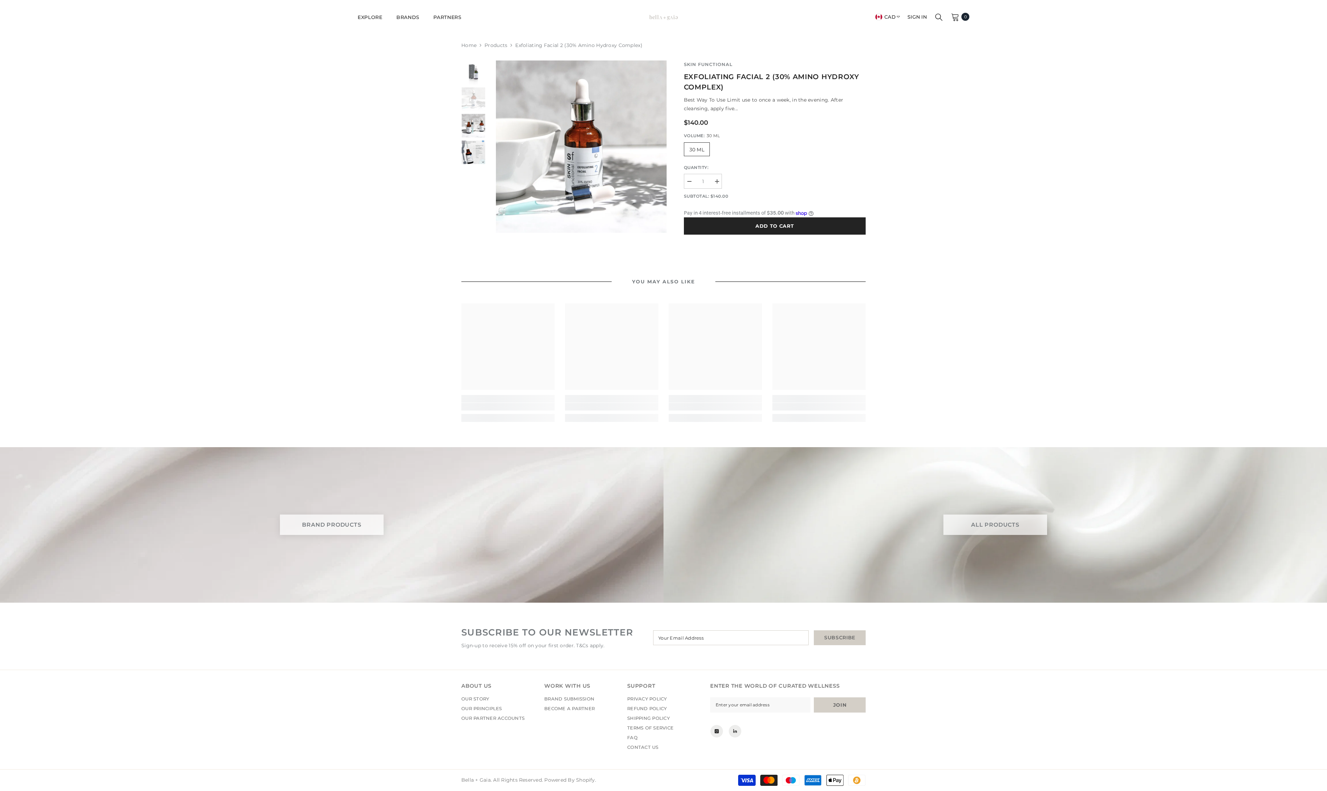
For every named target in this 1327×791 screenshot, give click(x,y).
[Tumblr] (735, 731)
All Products (995, 525)
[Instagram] (716, 731)
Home (469, 45)
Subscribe (839, 637)
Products (495, 45)
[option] (581, 146)
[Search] (938, 17)
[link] (508, 407)
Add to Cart (774, 226)
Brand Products (332, 525)
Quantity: (696, 167)
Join (840, 705)
